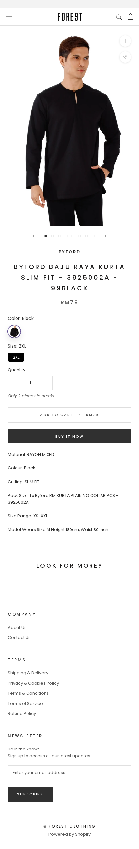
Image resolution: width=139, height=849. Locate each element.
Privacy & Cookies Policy (33, 683)
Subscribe (30, 794)
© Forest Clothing (69, 826)
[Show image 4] (66, 236)
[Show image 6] (79, 236)
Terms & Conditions (28, 693)
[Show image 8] (93, 236)
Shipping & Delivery (28, 673)
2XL (16, 356)
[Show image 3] (59, 236)
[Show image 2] (52, 236)
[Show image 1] (45, 236)
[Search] (119, 16)
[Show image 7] (86, 236)
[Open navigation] (9, 16)
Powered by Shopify (69, 834)
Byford (69, 252)
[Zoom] (125, 41)
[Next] (105, 236)
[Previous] (34, 236)
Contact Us (19, 637)
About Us (17, 627)
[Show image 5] (72, 236)
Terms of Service (25, 703)
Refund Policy (22, 713)
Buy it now (69, 436)
